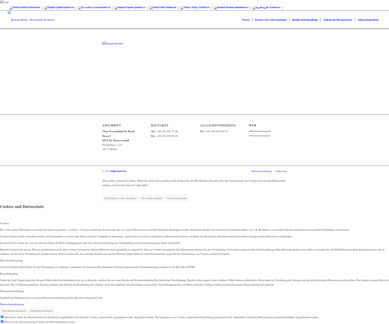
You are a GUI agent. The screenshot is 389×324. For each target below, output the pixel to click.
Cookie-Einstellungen (177, 198)
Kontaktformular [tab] (9, 273)
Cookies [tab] (4, 223)
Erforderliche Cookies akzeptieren (120, 198)
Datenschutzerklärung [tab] (12, 291)
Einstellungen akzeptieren (14, 310)
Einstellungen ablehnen (41, 310)
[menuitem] (245, 20)
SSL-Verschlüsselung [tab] (11, 260)
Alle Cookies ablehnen (151, 198)
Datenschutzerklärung (12, 304)
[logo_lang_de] (31, 20)
